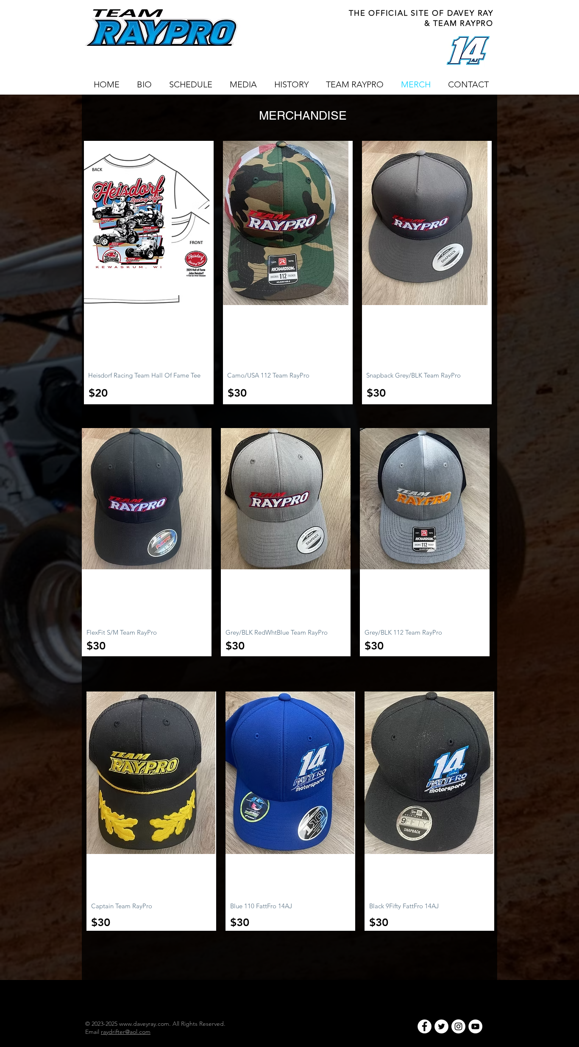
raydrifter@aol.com (125, 1032)
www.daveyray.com (144, 1023)
